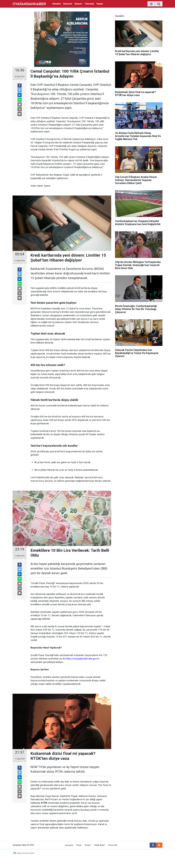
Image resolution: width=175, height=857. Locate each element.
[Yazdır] (20, 109)
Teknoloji (89, 3)
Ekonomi (67, 3)
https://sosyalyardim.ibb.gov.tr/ (83, 658)
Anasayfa (69, 845)
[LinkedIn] (20, 95)
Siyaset (78, 3)
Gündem (56, 3)
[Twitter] (20, 90)
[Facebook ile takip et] (153, 845)
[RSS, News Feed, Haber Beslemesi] (159, 845)
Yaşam (99, 3)
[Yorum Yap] (20, 114)
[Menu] (151, 4)
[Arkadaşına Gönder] (20, 104)
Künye (78, 845)
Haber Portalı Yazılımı (25, 853)
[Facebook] (20, 86)
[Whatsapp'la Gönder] (20, 100)
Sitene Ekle (112, 845)
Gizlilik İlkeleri (99, 845)
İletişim (88, 845)
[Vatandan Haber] (29, 3)
